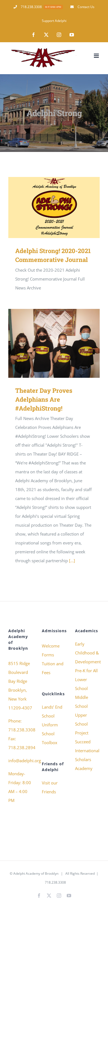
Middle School (81, 701)
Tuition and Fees (52, 668)
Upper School (81, 719)
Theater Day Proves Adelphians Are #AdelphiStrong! (46, 343)
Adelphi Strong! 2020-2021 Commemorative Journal (46, 207)
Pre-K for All (86, 670)
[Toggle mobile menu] (97, 56)
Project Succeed (83, 737)
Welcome (51, 646)
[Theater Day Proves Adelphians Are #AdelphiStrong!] (54, 343)
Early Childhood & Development (87, 652)
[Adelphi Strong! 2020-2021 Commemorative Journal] (54, 207)
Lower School (81, 684)
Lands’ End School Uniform (52, 716)
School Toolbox (49, 738)
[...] (72, 560)
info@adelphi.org (24, 760)
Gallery (62, 207)
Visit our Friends (50, 787)
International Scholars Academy (87, 759)
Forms (48, 655)
